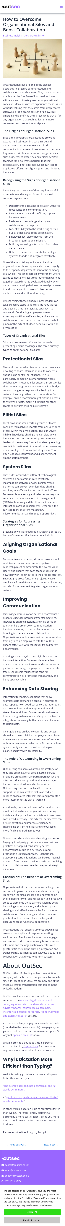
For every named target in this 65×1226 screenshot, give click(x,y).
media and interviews (42, 1004)
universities (21, 1004)
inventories (9, 1011)
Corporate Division (34, 35)
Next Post (51, 1145)
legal (33, 1000)
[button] (61, 6)
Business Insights (13, 35)
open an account (22, 1035)
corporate (33, 1011)
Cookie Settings (31, 1220)
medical (24, 1000)
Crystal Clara (30, 1046)
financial (22, 1011)
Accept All (32, 1211)
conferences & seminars (36, 1008)
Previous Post (16, 1145)
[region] (32, 1205)
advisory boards (12, 1008)
